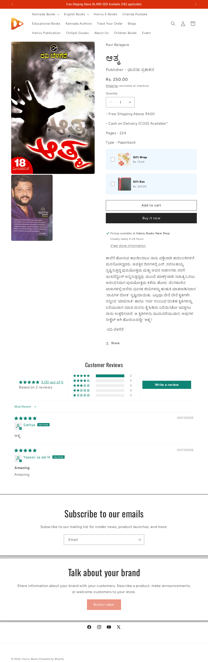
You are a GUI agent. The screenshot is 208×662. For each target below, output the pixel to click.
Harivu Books (30, 659)
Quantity (112, 93)
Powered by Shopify (51, 659)
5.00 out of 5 (52, 382)
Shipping (112, 85)
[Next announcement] (195, 4)
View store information (128, 246)
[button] (45, 14)
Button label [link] (104, 604)
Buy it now (151, 218)
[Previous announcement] (12, 4)
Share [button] (115, 343)
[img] (25, 418)
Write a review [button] (167, 385)
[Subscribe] (139, 539)
